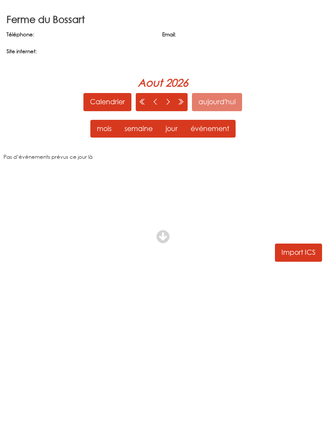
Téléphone (19, 34)
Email (168, 34)
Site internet (20, 51)
